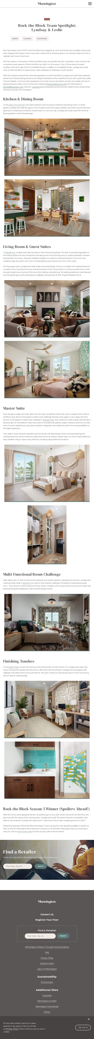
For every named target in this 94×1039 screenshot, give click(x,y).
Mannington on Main (47, 1001)
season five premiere (16, 105)
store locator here (25, 832)
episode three (48, 420)
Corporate (47, 995)
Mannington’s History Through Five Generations (47, 947)
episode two (10, 252)
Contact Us (47, 914)
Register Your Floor (47, 920)
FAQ (47, 952)
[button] (90, 3)
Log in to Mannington (47, 969)
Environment (47, 982)
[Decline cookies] (89, 1018)
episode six (27, 583)
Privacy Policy (47, 958)
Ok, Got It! (83, 1027)
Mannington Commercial (47, 1006)
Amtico (47, 1012)
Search (41, 866)
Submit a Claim (47, 963)
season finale (13, 667)
